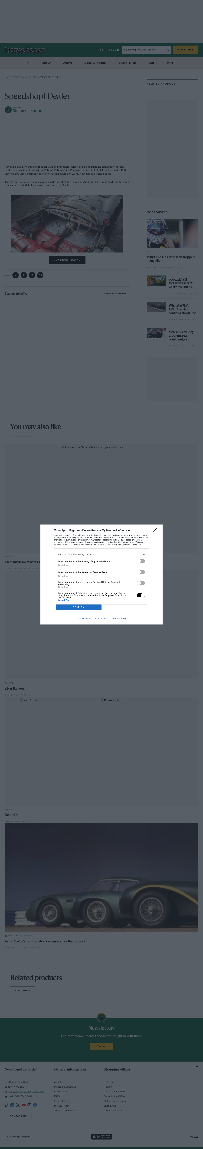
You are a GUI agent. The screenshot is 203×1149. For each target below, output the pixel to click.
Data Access (101, 618)
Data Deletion (83, 618)
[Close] (156, 531)
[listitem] (101, 554)
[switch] (141, 561)
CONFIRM (79, 607)
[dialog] (101, 574)
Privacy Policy (119, 618)
